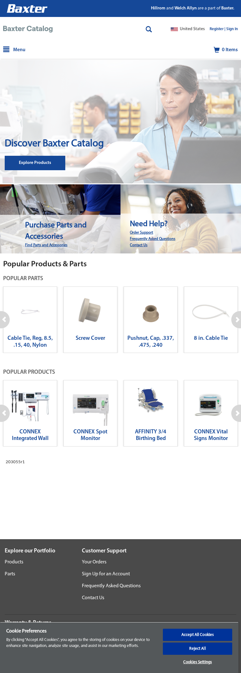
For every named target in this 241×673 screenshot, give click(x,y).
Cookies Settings (197, 662)
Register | (217, 29)
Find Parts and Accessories (46, 245)
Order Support (141, 233)
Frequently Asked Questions (152, 239)
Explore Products (35, 162)
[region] (119, 647)
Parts (10, 574)
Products (14, 562)
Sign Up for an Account (106, 574)
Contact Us (138, 245)
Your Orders (94, 562)
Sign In (232, 29)
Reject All (197, 649)
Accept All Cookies (197, 635)
